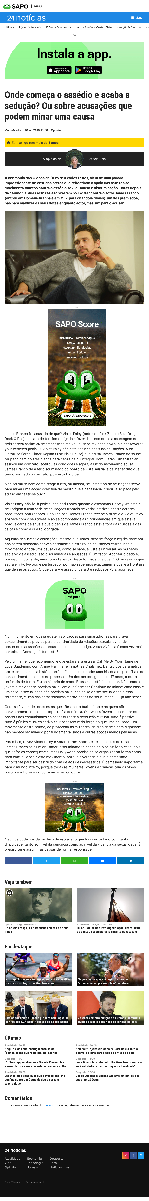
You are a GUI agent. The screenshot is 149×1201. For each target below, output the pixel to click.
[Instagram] (125, 1155)
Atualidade (83, 924)
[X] (141, 1155)
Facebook (51, 1105)
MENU (38, 6)
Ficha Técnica (12, 1182)
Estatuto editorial (35, 1182)
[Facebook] (133, 1155)
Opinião (56, 130)
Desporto (10, 1058)
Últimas (13, 1038)
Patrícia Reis (96, 159)
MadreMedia (13, 130)
